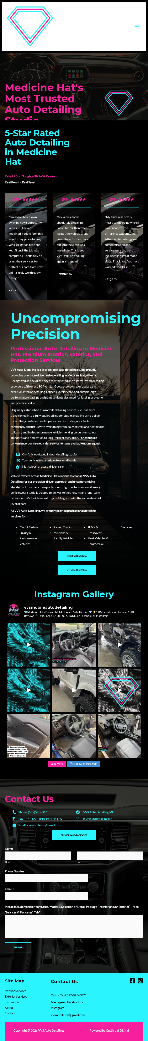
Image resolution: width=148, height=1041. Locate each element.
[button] (77, 556)
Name (10, 848)
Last (79, 862)
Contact (10, 1013)
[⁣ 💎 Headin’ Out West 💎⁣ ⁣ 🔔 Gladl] (119, 645)
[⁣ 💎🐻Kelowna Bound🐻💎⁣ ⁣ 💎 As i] (74, 690)
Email (9, 889)
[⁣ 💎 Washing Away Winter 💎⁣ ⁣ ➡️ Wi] (119, 690)
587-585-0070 (76, 995)
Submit (18, 947)
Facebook (73, 1002)
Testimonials (13, 1002)
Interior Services (15, 991)
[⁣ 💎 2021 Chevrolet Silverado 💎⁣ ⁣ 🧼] (74, 645)
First (7, 862)
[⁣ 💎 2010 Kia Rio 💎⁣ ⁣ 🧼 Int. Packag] (74, 736)
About (9, 1007)
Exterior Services (16, 996)
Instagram (57, 1008)
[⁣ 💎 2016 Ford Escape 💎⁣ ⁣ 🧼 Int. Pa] (119, 736)
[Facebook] (132, 981)
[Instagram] (140, 981)
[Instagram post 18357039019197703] (28, 690)
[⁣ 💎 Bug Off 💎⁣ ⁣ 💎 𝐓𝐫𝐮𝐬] (28, 645)
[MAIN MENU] (137, 26)
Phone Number (15, 871)
